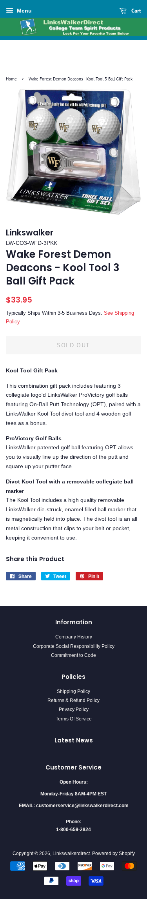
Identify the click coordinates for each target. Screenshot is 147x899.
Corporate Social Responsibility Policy (73, 646)
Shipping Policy (73, 691)
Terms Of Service (74, 719)
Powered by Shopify (113, 853)
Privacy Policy (74, 709)
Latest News (73, 740)
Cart (135, 10)
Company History (73, 637)
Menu (23, 10)
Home (11, 79)
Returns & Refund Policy (73, 700)
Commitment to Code (73, 655)
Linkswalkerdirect (71, 853)
